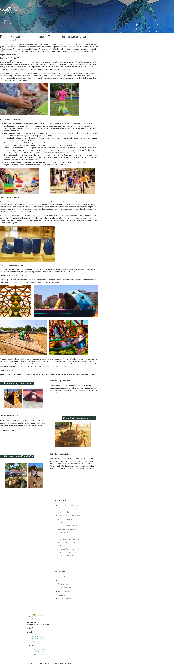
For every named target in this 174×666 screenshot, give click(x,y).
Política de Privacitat (38, 636)
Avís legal (34, 641)
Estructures (63, 584)
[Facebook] (30, 628)
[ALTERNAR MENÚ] (18, 23)
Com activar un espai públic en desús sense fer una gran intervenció (69, 519)
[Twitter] (27, 628)
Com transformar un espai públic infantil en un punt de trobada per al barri (68, 552)
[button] (13, 23)
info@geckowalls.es (38, 649)
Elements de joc (64, 577)
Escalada (61, 580)
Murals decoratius (65, 588)
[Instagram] (32, 628)
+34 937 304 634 (37, 654)
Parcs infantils (63, 591)
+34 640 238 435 (37, 652)
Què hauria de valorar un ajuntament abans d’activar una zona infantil (69, 509)
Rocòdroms (62, 595)
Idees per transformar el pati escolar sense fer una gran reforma (68, 529)
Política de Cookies (38, 639)
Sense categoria (64, 599)
